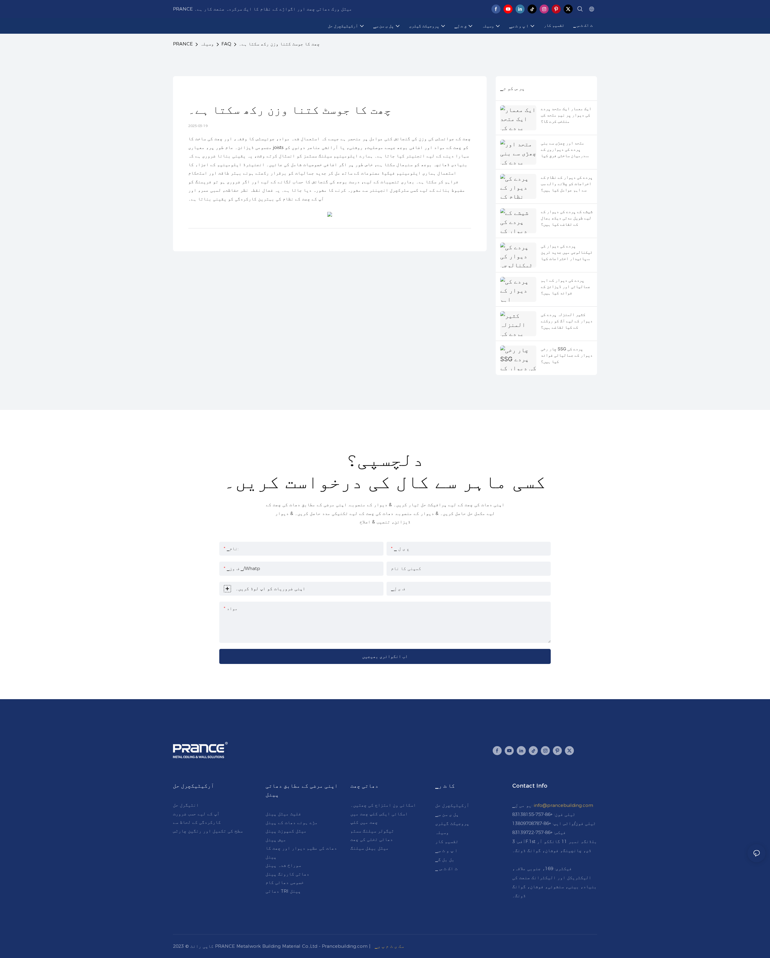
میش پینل (276, 839)
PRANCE (183, 44)
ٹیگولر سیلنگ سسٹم (372, 831)
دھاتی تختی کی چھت (371, 839)
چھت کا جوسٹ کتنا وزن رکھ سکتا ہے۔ (279, 44)
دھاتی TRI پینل (283, 891)
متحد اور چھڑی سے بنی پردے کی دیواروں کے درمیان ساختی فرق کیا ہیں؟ (563, 149)
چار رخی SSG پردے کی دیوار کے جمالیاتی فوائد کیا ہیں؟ (567, 355)
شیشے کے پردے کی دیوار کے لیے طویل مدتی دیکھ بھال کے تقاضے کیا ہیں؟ (567, 218)
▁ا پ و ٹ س (446, 850)
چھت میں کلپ (364, 822)
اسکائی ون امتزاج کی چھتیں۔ (383, 805)
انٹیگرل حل (186, 805)
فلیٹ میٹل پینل (283, 814)
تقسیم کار (446, 841)
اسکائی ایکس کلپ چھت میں (379, 814)
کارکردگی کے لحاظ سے (197, 822)
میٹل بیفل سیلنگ (369, 848)
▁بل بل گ (444, 859)
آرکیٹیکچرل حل (452, 805)
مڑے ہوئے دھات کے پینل (292, 822)
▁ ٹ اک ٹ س (446, 868)
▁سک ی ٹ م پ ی (389, 946)
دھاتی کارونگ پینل (287, 874)
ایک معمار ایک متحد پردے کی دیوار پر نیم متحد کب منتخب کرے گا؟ (566, 115)
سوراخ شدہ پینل (283, 865)
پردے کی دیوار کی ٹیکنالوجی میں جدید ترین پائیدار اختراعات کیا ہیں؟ (567, 252)
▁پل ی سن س (447, 814)
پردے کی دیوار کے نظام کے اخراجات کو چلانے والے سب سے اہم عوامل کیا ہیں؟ (567, 183)
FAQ (226, 44)
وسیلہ (207, 44)
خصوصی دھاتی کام (285, 882)
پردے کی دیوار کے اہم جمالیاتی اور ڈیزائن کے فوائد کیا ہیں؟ (565, 286)
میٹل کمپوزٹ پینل (286, 831)
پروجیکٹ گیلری (452, 823)
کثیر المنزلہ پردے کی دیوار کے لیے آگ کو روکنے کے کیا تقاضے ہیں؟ (567, 321)
